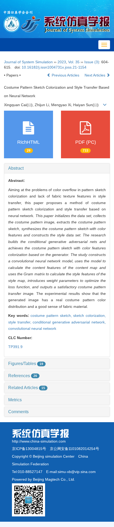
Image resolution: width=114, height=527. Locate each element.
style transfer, (20, 322)
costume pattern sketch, (51, 315)
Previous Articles (65, 75)
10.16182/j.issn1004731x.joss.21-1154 (54, 67)
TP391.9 (15, 347)
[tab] (57, 168)
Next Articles (95, 75)
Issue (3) (91, 62)
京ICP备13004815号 (29, 449)
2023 (62, 62)
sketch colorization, (89, 315)
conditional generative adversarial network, (69, 322)
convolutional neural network (32, 328)
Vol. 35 (74, 62)
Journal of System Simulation (28, 62)
